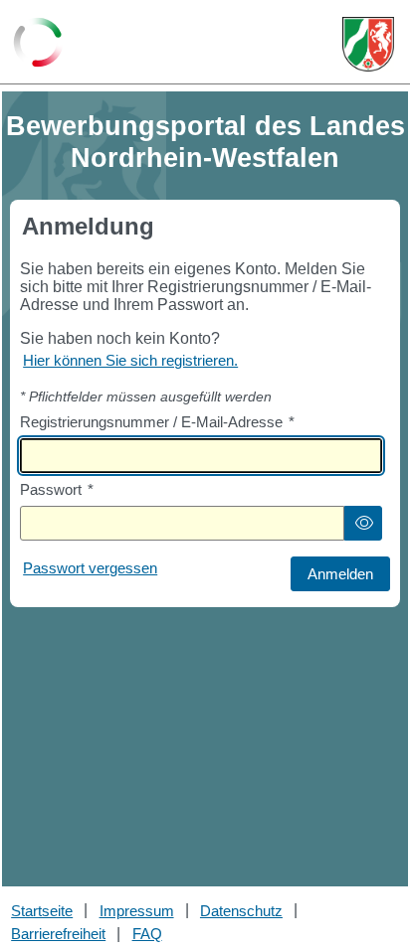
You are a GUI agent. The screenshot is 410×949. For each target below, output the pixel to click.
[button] (363, 523)
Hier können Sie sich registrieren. (130, 360)
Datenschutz (241, 910)
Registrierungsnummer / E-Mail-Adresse (157, 421)
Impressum (137, 910)
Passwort (57, 489)
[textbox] (201, 455)
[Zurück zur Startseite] (38, 44)
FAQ (147, 933)
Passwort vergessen (90, 567)
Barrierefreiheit (58, 933)
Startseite (42, 910)
